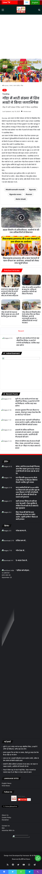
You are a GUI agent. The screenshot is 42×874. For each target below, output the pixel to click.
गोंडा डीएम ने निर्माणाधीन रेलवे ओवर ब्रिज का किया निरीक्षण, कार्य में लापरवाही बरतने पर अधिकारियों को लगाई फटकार (31, 317)
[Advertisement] (21, 37)
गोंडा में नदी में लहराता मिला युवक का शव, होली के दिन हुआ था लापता (10, 314)
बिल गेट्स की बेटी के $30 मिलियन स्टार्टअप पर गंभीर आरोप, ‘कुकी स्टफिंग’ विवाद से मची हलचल (27, 515)
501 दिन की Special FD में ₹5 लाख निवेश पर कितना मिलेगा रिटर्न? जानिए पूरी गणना (27, 480)
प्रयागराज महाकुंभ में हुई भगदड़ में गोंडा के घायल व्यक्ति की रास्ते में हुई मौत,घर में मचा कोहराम (9, 292)
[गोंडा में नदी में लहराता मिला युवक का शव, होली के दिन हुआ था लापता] (10, 304)
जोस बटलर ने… (21, 531)
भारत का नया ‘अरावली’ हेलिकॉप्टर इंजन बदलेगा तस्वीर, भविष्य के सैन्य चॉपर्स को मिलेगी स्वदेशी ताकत (28, 422)
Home (6, 85)
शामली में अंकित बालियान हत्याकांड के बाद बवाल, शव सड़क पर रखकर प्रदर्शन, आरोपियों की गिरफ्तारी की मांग (27, 433)
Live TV (6, 2)
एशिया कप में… (21, 540)
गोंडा (22, 85)
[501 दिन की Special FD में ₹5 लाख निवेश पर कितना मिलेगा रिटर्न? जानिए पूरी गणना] (8, 481)
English (35, 2)
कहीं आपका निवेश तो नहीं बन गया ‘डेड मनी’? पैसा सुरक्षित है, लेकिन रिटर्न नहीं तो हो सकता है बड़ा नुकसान (27, 504)
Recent (21, 331)
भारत (11, 85)
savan (29, 194)
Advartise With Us (8, 830)
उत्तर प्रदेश (16, 85)
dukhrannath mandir (16, 189)
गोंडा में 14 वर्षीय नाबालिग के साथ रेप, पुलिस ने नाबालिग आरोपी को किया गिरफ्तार (31, 290)
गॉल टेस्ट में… (20, 550)
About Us (5, 815)
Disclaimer (5, 820)
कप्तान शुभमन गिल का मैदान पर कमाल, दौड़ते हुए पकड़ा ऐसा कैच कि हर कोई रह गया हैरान (28, 412)
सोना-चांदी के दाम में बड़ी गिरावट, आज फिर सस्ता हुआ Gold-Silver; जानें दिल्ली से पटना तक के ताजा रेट (28, 470)
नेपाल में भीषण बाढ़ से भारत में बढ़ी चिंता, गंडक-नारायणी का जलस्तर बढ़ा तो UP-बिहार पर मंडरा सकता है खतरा (27, 444)
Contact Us (6, 826)
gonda (33, 189)
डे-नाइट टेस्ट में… (22, 560)
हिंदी (26, 2)
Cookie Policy (6, 817)
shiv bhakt (21, 199)
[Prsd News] (21, 9)
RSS (3, 828)
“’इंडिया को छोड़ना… (23, 570)
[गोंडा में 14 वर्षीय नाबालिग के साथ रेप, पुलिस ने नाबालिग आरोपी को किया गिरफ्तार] (31, 280)
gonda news (16, 194)
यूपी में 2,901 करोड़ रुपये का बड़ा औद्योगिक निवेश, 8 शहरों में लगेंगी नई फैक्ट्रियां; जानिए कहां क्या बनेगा (28, 341)
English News (6, 783)
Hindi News (6, 786)
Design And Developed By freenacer (17, 855)
